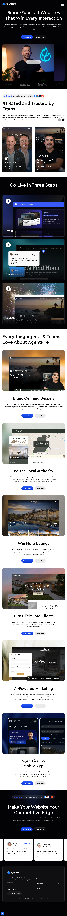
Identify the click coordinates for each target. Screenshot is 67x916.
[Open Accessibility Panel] (2, 913)
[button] (59, 119)
